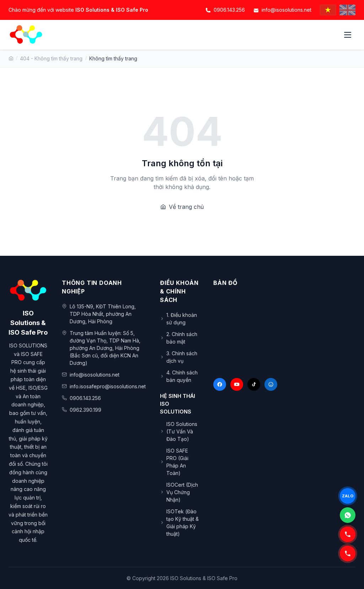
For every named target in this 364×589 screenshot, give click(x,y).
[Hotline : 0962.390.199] (347, 534)
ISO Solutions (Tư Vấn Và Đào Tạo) (181, 431)
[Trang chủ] (11, 58)
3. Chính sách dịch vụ (181, 357)
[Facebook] (219, 384)
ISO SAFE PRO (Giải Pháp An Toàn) (177, 462)
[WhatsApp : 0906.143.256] (347, 515)
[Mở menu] (348, 35)
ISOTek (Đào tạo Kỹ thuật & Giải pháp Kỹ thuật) (182, 522)
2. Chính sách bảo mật (181, 338)
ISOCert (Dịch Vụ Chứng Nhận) (182, 492)
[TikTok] (253, 384)
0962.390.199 (85, 410)
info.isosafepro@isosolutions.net (108, 386)
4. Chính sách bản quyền (182, 376)
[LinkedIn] (270, 384)
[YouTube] (236, 384)
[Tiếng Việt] (328, 10)
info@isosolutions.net (286, 10)
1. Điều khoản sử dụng (181, 318)
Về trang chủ (186, 206)
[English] (347, 10)
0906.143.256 (229, 10)
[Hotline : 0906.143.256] (347, 553)
